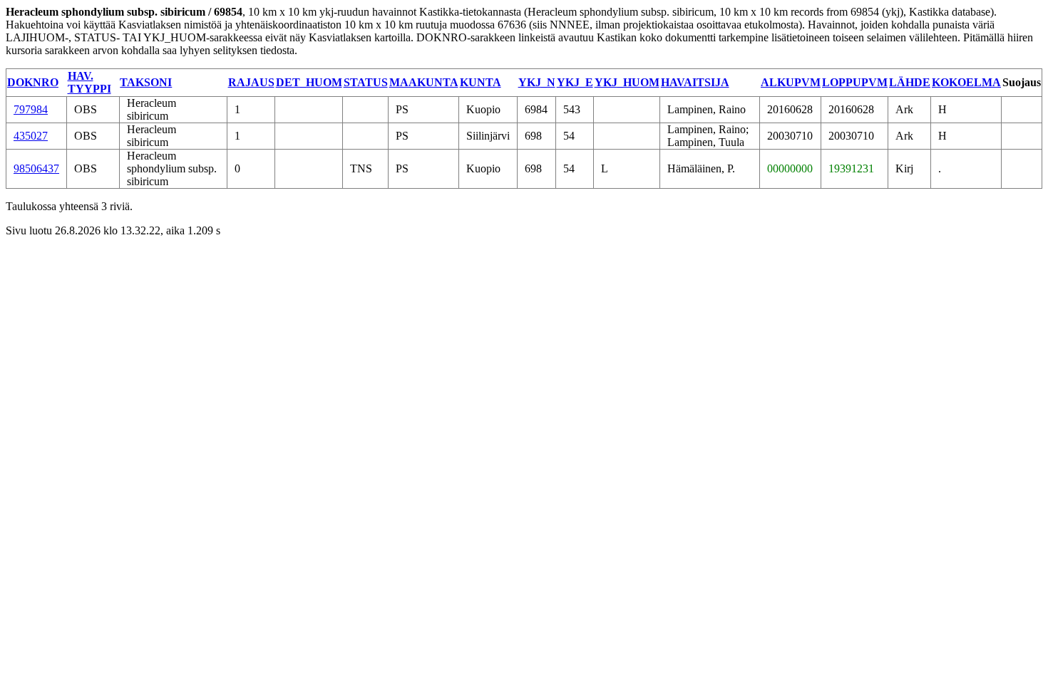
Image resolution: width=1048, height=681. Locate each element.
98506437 (36, 168)
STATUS (366, 82)
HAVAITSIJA (695, 82)
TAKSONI (146, 82)
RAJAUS (251, 82)
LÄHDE (909, 82)
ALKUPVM (791, 82)
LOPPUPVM (855, 82)
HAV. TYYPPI (89, 82)
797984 (31, 109)
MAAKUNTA (423, 82)
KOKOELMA (966, 82)
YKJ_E (575, 82)
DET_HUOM (309, 82)
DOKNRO (32, 82)
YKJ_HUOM (627, 82)
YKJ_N (536, 82)
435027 (31, 136)
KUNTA (480, 82)
